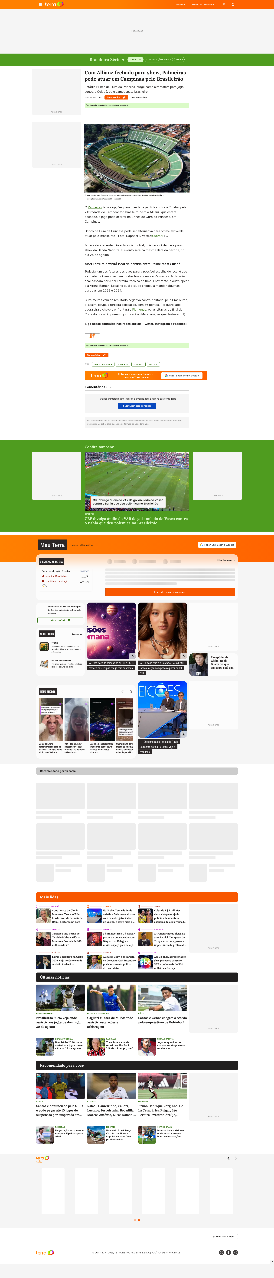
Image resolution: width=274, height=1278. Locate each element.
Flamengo (139, 309)
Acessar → (77, 633)
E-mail (224, 4)
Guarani (157, 236)
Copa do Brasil (164, 1127)
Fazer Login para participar (137, 405)
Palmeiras (95, 207)
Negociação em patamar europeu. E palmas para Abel (69, 1133)
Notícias (56, 952)
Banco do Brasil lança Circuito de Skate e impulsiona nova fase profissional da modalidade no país (118, 1135)
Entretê (55, 906)
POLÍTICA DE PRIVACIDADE (165, 1252)
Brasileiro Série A (103, 364)
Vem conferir (58, 620)
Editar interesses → (226, 560)
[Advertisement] (213, 1047)
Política (107, 952)
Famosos (107, 929)
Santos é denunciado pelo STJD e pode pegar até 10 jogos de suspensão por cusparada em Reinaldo (59, 1110)
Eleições (107, 906)
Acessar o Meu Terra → (82, 544)
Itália (141, 1013)
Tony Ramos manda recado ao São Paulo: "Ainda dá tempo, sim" (119, 1045)
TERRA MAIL (180, 4)
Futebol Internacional (98, 1013)
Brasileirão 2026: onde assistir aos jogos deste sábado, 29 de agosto (69, 1045)
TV (155, 952)
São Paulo (111, 1039)
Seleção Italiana (165, 1039)
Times (133, 59)
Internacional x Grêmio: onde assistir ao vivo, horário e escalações (170, 1133)
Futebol (153, 364)
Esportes (138, 364)
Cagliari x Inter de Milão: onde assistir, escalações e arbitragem (110, 1022)
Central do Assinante (202, 4)
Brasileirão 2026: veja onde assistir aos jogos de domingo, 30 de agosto (58, 1022)
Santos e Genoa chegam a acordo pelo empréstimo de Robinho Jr (162, 1020)
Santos (39, 1102)
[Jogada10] (92, 335)
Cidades (157, 906)
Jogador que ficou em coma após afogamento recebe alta (171, 1045)
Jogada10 (123, 364)
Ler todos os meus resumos (170, 592)
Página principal (54, 4)
